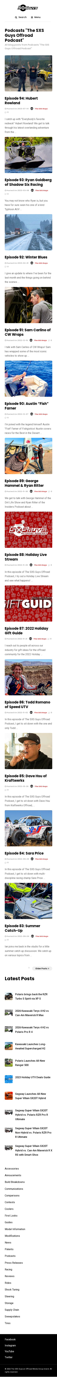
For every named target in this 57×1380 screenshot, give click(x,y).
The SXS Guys (41, 108)
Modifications (12, 1235)
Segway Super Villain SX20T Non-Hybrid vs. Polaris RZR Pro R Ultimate (33, 1132)
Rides (8, 1282)
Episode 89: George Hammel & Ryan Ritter (24, 483)
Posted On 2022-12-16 (17, 340)
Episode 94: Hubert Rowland (21, 100)
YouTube (9, 1351)
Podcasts (10, 1255)
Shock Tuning (12, 1289)
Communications (14, 1188)
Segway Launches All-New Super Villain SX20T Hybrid (30, 1096)
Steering (9, 1296)
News (8, 1242)
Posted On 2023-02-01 (17, 263)
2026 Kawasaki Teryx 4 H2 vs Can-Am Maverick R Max (32, 1013)
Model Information (15, 1229)
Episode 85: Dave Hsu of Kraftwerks (26, 778)
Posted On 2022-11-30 (17, 491)
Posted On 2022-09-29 (17, 859)
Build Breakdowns (15, 1182)
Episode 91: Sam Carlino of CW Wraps (28, 332)
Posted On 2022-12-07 (17, 414)
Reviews (9, 1276)
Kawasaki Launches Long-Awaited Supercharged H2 (30, 1046)
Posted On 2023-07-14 (17, 108)
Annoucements (13, 1175)
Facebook (10, 1339)
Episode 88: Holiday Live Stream (26, 557)
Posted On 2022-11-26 (17, 565)
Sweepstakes (12, 1316)
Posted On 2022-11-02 (17, 712)
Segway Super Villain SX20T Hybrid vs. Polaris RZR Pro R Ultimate (31, 1115)
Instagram (10, 1345)
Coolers (9, 1208)
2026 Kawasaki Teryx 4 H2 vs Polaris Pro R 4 (32, 1029)
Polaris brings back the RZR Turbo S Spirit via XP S (31, 996)
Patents (9, 1249)
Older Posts (41, 968)
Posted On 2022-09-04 (17, 936)
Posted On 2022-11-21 (16, 638)
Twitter (9, 1357)
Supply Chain (12, 1309)
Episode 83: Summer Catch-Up (22, 928)
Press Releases (14, 1262)
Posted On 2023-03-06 (17, 190)
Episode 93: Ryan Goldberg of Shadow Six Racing (28, 182)
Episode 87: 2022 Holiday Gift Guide (26, 631)
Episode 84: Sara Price (24, 853)
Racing (8, 1269)
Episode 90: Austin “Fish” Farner (27, 406)
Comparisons (12, 1195)
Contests (10, 1202)
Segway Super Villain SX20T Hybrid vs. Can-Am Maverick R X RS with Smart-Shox (33, 1150)
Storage (9, 1303)
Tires (7, 1323)
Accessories (12, 1168)
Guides (9, 1222)
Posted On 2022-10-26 (17, 786)
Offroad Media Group (35, 1369)
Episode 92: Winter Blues (26, 257)
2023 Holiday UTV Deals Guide (32, 1077)
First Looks (11, 1215)
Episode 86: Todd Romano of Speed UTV (27, 704)
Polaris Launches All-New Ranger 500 (30, 1063)
